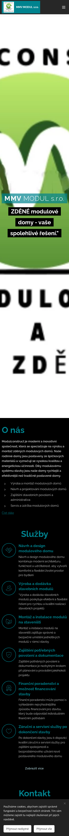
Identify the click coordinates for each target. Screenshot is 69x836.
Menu (63, 7)
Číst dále (8, 513)
